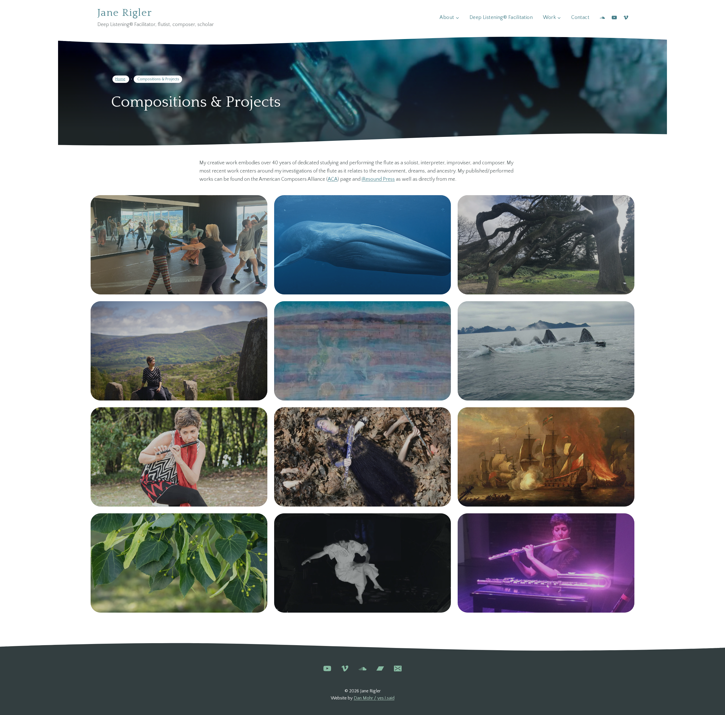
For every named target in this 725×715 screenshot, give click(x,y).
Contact (580, 17)
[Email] (397, 668)
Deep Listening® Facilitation (501, 17)
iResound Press (378, 179)
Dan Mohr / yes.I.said (374, 698)
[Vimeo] (626, 17)
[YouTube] (614, 17)
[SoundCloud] (602, 17)
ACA (333, 179)
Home (120, 79)
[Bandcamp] (380, 668)
